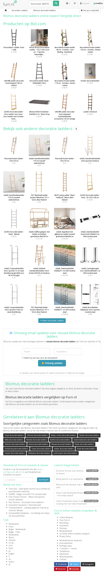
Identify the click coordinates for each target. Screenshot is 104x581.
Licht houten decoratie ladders (65, 453)
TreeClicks (13, 488)
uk (10, 559)
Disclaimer (64, 525)
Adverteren (64, 554)
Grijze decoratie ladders (14, 435)
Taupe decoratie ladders (41, 449)
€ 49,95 (64, 116)
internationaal (35, 505)
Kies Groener (14, 502)
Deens (11, 561)
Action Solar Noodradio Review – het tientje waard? (77, 494)
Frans (11, 526)
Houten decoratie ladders (15, 453)
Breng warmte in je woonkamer (77, 479)
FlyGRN (12, 494)
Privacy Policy (65, 536)
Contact (62, 559)
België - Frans (14, 532)
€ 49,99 (39, 52)
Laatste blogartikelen (66, 465)
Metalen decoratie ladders (36, 440)
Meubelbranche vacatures (70, 540)
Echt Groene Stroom (18, 497)
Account (85, 3)
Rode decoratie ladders (86, 449)
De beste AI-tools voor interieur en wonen (77, 472)
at (9, 564)
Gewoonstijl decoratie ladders (85, 440)
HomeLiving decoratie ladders (16, 449)
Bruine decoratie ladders (38, 444)
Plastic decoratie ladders (84, 444)
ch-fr (11, 545)
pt (10, 551)
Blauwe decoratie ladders (61, 444)
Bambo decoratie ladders (60, 440)
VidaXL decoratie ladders (64, 449)
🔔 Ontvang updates (52, 363)
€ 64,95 (14, 116)
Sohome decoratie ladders (37, 435)
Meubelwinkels (65, 531)
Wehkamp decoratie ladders (39, 453)
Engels (11, 553)
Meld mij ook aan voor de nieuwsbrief (40, 358)
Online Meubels (66, 517)
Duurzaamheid (65, 543)
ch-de (11, 543)
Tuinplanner (64, 551)
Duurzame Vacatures (18, 505)
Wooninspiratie (66, 556)
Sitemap (63, 528)
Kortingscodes (65, 545)
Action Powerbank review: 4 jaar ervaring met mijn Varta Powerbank (77, 502)
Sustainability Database (19, 513)
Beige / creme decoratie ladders (63, 435)
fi (9, 556)
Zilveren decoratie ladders (15, 444)
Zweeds (12, 540)
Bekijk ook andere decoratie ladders (38, 128)
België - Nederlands (17, 529)
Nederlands (14, 524)
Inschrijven (43, 479)
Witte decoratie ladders (14, 440)
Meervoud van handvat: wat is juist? (77, 486)
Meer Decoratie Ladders (53, 320)
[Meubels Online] (5, 10)
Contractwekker (15, 507)
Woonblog (63, 523)
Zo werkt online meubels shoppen (74, 533)
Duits (11, 548)
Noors (11, 537)
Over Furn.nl (64, 520)
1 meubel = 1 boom (68, 548)
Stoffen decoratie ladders (89, 435)
